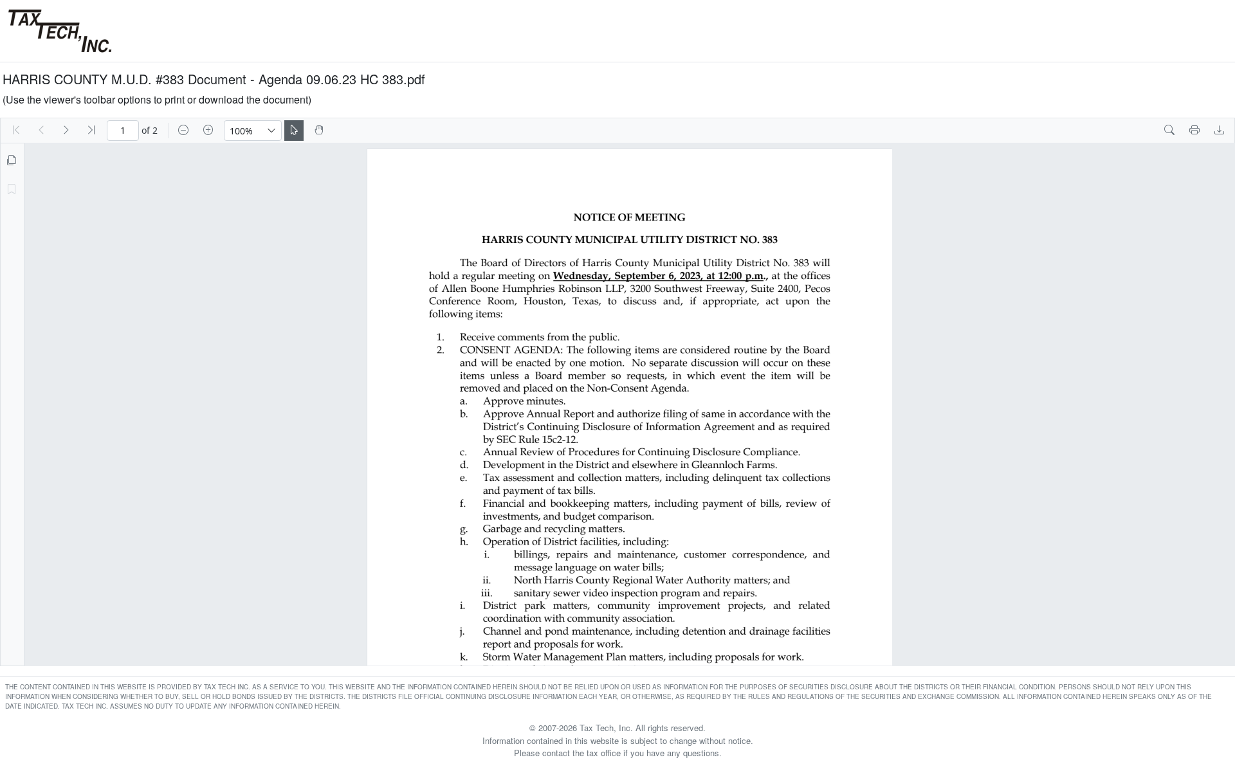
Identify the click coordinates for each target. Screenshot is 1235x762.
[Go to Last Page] (91, 130)
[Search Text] (1169, 130)
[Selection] (294, 130)
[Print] (1194, 130)
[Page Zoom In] (208, 130)
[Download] (1219, 130)
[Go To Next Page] (66, 130)
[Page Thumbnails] (11, 160)
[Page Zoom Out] (183, 130)
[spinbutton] (122, 130)
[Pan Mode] (319, 130)
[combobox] (243, 130)
